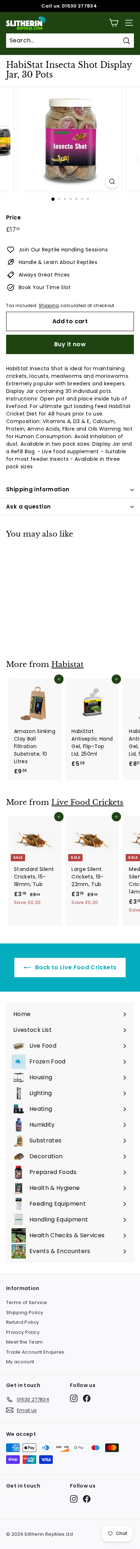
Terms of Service (26, 1302)
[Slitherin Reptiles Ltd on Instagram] (74, 1398)
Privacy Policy (22, 1332)
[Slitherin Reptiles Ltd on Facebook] (86, 1398)
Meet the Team (24, 1342)
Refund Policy (22, 1322)
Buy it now (70, 344)
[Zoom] (111, 181)
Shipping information (38, 489)
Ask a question (28, 506)
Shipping (49, 306)
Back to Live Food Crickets (75, 967)
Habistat (67, 664)
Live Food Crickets (87, 802)
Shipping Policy (24, 1312)
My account (20, 1361)
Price (13, 217)
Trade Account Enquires (35, 1352)
